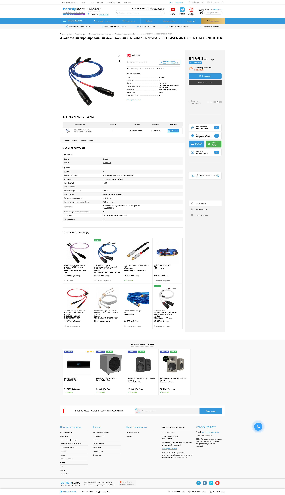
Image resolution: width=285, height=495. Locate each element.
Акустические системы (102, 21)
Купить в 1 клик (206, 83)
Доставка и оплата (66, 432)
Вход (170, 2)
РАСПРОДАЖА (98, 451)
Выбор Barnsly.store (132, 432)
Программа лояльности (70, 2)
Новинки (129, 436)
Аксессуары (191, 21)
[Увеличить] (91, 81)
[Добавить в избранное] (119, 56)
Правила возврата (66, 459)
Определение (103, 14)
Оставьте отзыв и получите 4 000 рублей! (170, 62)
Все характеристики (134, 100)
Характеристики (201, 209)
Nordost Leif (163, 83)
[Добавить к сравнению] (119, 61)
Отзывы (91, 2)
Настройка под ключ (147, 26)
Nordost (161, 77)
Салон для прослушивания (178, 26)
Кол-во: (209, 102)
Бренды (100, 2)
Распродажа (214, 21)
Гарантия (63, 451)
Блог (61, 466)
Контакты (127, 2)
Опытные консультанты (211, 26)
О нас (83, 2)
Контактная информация (68, 440)
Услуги (62, 462)
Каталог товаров (75, 21)
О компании (64, 436)
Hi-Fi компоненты (128, 21)
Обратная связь (69, 492)
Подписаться (211, 411)
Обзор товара (201, 203)
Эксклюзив (97, 455)
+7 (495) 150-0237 (140, 8)
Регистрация (179, 2)
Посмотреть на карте (169, 449)
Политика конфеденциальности (71, 444)
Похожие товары (202, 215)
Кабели (149, 21)
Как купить (63, 455)
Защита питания (169, 21)
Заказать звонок (158, 8)
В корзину (174, 131)
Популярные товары (142, 344)
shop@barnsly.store (210, 432)
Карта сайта (64, 474)
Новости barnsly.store (113, 2)
